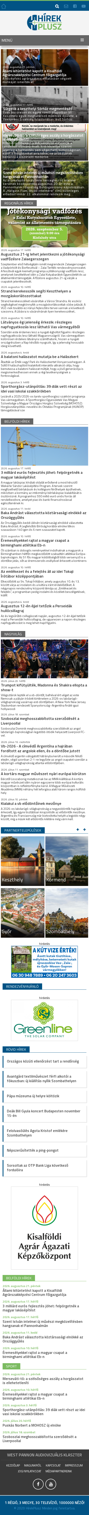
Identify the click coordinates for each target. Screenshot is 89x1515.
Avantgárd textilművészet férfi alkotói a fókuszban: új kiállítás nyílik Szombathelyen (41, 1079)
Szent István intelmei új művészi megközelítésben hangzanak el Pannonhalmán (43, 1323)
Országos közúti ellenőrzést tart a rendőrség (43, 1061)
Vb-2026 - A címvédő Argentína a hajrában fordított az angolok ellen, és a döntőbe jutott (40, 748)
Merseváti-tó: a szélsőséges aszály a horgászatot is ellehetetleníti (43, 1381)
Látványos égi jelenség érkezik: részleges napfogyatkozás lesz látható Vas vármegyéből (40, 324)
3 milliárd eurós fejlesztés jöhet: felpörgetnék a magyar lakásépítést (42, 474)
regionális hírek (18, 203)
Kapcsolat (53, 1465)
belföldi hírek (17, 421)
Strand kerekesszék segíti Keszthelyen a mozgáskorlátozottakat (36, 293)
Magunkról (32, 1465)
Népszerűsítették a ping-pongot (33, 1150)
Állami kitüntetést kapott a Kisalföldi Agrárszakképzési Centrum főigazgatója (34, 1292)
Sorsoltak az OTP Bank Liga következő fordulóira (37, 1168)
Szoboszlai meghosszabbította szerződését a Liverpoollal (40, 721)
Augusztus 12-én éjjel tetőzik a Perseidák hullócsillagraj (36, 608)
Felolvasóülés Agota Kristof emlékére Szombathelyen (37, 1133)
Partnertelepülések (22, 830)
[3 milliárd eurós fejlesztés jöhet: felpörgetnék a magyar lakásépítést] (44, 446)
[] (38, 1489)
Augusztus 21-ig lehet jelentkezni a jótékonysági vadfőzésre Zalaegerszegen (43, 256)
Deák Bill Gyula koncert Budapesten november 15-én (43, 1113)
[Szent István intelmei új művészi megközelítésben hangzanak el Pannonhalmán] (45, 163)
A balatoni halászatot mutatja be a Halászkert (40, 357)
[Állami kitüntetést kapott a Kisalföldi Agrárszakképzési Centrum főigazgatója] (44, 51)
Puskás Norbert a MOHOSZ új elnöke (32, 1425)
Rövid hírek (16, 1049)
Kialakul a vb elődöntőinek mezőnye (31, 803)
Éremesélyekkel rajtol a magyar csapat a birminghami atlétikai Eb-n (35, 542)
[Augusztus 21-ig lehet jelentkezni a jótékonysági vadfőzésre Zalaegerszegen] (44, 228)
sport (11, 1366)
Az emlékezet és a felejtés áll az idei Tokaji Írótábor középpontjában (37, 573)
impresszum (74, 1465)
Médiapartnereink (59, 1471)
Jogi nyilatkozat (29, 1471)
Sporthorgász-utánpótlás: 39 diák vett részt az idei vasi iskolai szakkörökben (41, 388)
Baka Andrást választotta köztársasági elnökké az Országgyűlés (43, 515)
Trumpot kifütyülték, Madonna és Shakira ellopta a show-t (44, 687)
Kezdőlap (13, 1465)
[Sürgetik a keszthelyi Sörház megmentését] (45, 88)
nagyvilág (13, 634)
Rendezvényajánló (22, 986)
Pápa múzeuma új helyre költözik (33, 1096)
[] (51, 1489)
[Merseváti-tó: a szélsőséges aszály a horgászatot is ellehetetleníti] (44, 126)
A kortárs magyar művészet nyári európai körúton (43, 774)
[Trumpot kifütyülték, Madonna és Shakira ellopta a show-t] (44, 658)
